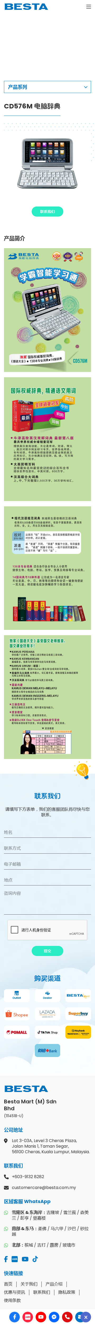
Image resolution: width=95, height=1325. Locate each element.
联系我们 (47, 211)
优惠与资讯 (14, 1292)
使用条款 (12, 1300)
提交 (47, 951)
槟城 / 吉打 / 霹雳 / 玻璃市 (43, 1245)
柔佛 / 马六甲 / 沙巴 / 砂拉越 (50, 1231)
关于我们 (29, 1284)
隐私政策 (66, 1292)
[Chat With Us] (85, 1317)
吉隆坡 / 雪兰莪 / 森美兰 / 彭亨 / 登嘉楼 (50, 1215)
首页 (8, 1284)
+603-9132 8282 (28, 1177)
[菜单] (88, 6)
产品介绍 (54, 1284)
